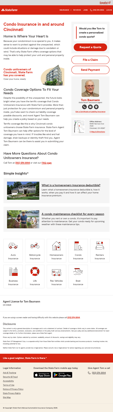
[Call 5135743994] (84, 107)
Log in (109, 10)
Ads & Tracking (9, 373)
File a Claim (90, 59)
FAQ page (46, 163)
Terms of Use (8, 385)
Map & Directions (98, 132)
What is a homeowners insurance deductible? (71, 185)
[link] (9, 10)
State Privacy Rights (12, 393)
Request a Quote (90, 47)
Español (104, 2)
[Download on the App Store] (42, 375)
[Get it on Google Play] (62, 375)
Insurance (64, 10)
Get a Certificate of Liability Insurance (90, 111)
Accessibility (8, 381)
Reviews (77, 10)
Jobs (85, 10)
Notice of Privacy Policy (13, 389)
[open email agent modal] (90, 107)
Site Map (7, 397)
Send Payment (90, 69)
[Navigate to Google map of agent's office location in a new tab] (96, 107)
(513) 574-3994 (98, 10)
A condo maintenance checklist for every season (73, 214)
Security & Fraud (10, 377)
